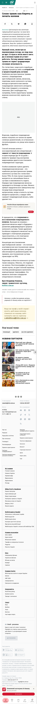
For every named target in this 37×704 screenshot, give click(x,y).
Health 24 (4, 7)
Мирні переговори (10, 496)
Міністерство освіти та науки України (16, 573)
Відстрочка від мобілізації (13, 524)
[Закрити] (33, 688)
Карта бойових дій (10, 493)
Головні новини (10, 471)
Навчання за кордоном (12, 583)
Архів (21, 452)
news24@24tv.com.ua (8, 403)
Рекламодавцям (6, 444)
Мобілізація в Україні (12, 512)
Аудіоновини (9, 480)
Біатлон (7, 612)
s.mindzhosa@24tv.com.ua (15, 318)
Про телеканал (6, 438)
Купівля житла (9, 594)
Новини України (10, 473)
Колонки (11, 7)
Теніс (6, 609)
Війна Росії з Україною (13, 489)
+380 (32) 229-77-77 (12, 679)
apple (20, 649)
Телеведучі (5, 441)
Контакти (22, 444)
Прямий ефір (9, 475)
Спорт (7, 602)
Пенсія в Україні (10, 547)
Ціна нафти (8, 535)
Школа (7, 576)
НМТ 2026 (8, 578)
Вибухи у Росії (9, 503)
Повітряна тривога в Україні (13, 498)
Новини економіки (11, 532)
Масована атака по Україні (13, 501)
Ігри (21, 458)
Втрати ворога (9, 506)
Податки (7, 544)
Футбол (7, 607)
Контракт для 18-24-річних (13, 521)
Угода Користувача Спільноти (25, 434)
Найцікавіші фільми (11, 555)
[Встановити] (18, 691)
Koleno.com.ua (8, 286)
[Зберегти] (32, 23)
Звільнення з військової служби (14, 514)
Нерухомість (9, 589)
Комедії (7, 562)
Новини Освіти (10, 571)
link (21, 410)
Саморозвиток (9, 580)
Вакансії (22, 446)
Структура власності (25, 449)
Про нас (4, 429)
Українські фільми (10, 558)
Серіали (7, 565)
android (7, 649)
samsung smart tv (20, 654)
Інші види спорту (10, 614)
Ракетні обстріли (10, 491)
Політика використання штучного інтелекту (8, 455)
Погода (7, 483)
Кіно (6, 553)
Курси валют (9, 537)
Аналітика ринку (10, 591)
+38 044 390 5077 (25, 403)
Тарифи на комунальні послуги (14, 542)
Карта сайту (23, 455)
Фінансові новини (10, 539)
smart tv (7, 654)
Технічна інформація (25, 441)
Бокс (6, 604)
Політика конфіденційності (7, 451)
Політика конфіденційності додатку (27, 430)
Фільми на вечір (10, 560)
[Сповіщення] (35, 2)
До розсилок (11, 638)
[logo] (12, 2)
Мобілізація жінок (10, 519)
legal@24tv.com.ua (23, 681)
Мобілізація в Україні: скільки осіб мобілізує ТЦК (19, 526)
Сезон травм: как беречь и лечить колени (25, 7)
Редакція (4, 432)
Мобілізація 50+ (9, 517)
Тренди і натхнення (11, 596)
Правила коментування (26, 438)
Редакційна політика (8, 435)
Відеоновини (9, 478)
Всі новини (9, 468)
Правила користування (8, 447)
